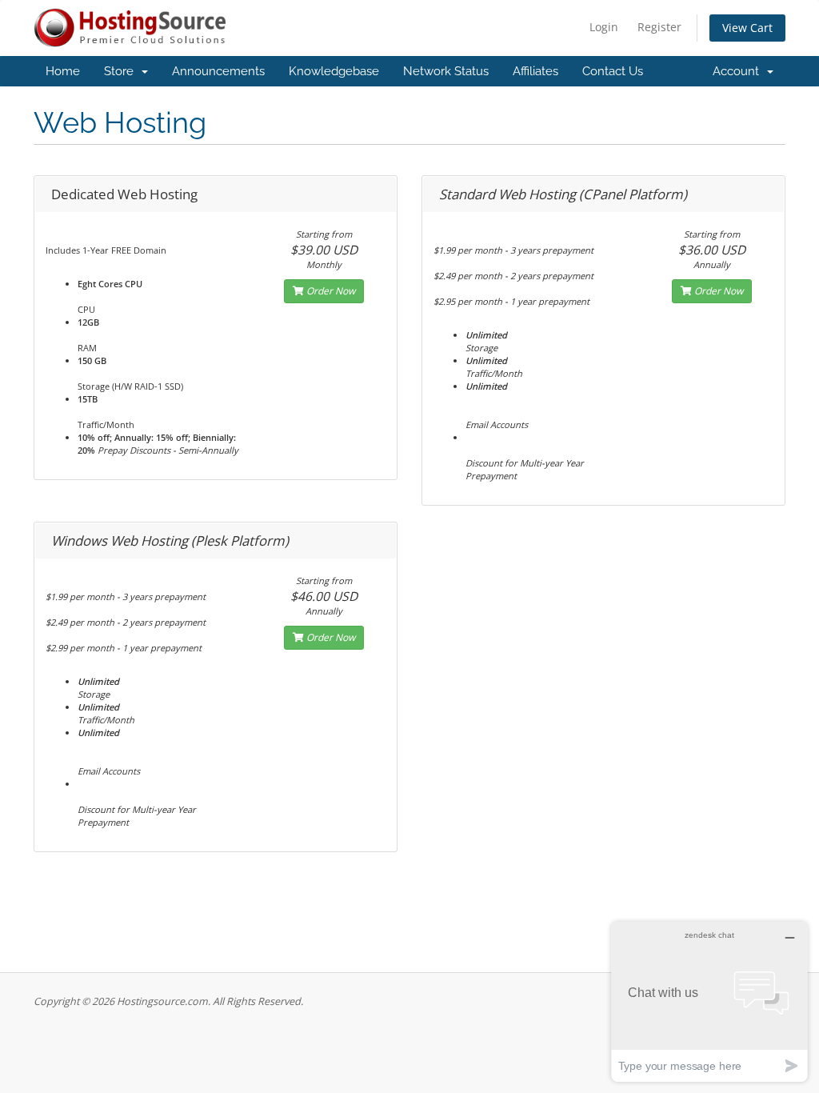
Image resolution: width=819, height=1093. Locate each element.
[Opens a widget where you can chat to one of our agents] (709, 1001)
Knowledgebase (334, 71)
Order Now (329, 291)
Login (603, 26)
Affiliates (535, 71)
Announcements (218, 71)
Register (659, 26)
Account (739, 71)
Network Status (446, 71)
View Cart (747, 27)
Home (63, 71)
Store (122, 71)
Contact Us (612, 71)
